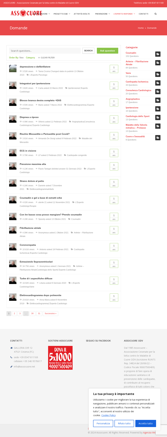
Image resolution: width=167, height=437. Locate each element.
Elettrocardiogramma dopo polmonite (40, 295)
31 (39, 313)
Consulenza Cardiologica (138, 90)
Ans (114, 69)
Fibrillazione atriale (30, 228)
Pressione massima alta (33, 164)
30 (32, 313)
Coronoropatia (28, 245)
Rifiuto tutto (124, 423)
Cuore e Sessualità (135, 136)
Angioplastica (78, 122)
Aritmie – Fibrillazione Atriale (137, 63)
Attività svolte (82, 14)
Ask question (107, 50)
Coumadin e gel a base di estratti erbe (41, 198)
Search (88, 51)
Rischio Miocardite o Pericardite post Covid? (45, 134)
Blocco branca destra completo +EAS (40, 100)
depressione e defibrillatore (35, 66)
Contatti (143, 14)
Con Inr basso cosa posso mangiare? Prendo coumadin (51, 214)
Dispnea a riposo (29, 117)
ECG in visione (28, 150)
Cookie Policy (108, 415)
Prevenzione (101, 14)
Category (30, 57)
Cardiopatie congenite (77, 155)
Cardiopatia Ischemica (137, 81)
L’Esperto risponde (123, 14)
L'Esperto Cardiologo (40, 125)
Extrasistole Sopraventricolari (36, 261)
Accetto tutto (146, 423)
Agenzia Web (150, 432)
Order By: (16, 57)
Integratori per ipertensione (35, 83)
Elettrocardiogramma (76, 105)
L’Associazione (40, 14)
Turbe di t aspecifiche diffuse (36, 278)
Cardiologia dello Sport (47, 270)
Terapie (33, 206)
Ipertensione (73, 88)
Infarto (51, 189)
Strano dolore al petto (32, 181)
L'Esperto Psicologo (38, 75)
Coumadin (76, 219)
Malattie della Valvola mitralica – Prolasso (136, 126)
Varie (32, 287)
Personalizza (103, 423)
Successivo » (50, 313)
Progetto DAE (61, 14)
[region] (124, 409)
